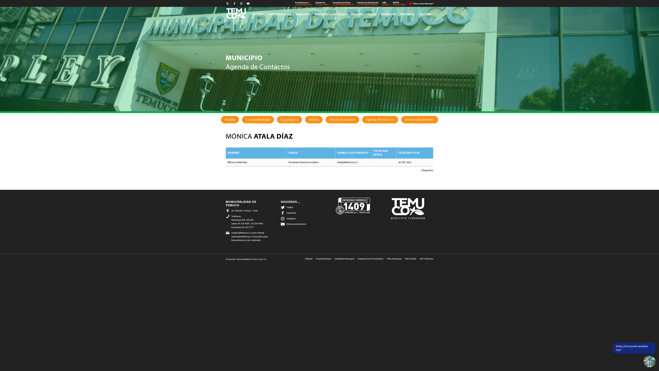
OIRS (385, 4)
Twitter (289, 207)
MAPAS (399, 4)
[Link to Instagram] (241, 3)
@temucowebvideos (296, 224)
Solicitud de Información (368, 4)
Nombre (234, 152)
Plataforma (322, 4)
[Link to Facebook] (234, 3)
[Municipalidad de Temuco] (237, 14)
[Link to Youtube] (248, 3)
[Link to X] (227, 3)
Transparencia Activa (343, 4)
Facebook (291, 213)
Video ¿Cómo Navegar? (423, 4)
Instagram (291, 218)
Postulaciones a (303, 4)
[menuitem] (303, 4)
